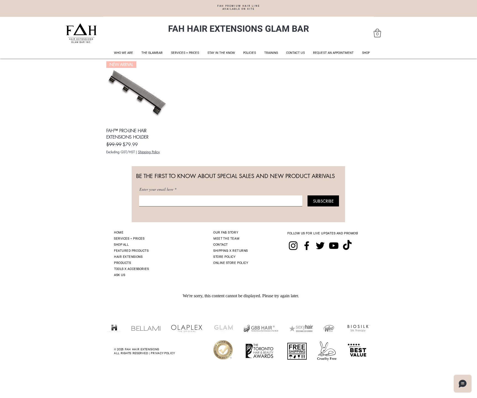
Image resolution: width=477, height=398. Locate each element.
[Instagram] (293, 245)
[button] (377, 33)
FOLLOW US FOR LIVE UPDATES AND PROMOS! (322, 233)
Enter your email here (156, 189)
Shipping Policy (149, 152)
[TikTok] (347, 245)
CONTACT (220, 244)
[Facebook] (306, 245)
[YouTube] (334, 245)
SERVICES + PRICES (129, 238)
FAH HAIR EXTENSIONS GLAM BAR (238, 28)
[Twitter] (320, 245)
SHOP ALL (121, 244)
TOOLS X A (122, 268)
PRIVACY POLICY (163, 353)
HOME (118, 232)
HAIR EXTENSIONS (128, 256)
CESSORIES (140, 268)
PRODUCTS (122, 262)
